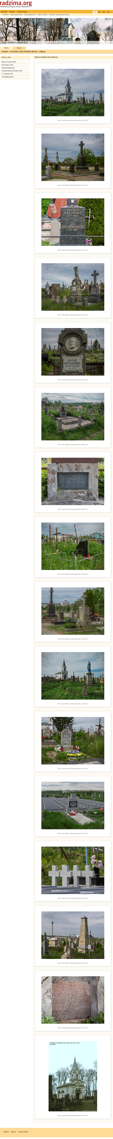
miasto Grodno (42, 14)
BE (104, 12)
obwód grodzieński (16, 14)
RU (108, 12)
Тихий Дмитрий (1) (8, 77)
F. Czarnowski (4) (7, 74)
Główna (5, 14)
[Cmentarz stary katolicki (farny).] (73, 118)
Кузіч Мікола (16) (7, 65)
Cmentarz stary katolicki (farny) (59, 14)
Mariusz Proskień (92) (9, 62)
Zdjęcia (19, 48)
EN (99, 12)
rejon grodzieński (29, 14)
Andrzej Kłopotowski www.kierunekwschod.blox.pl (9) (12, 69)
